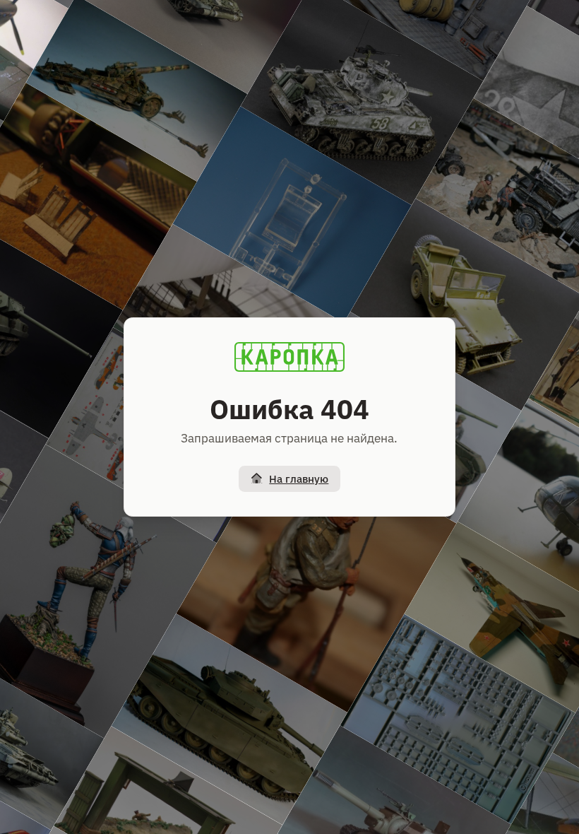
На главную (298, 479)
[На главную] (289, 357)
